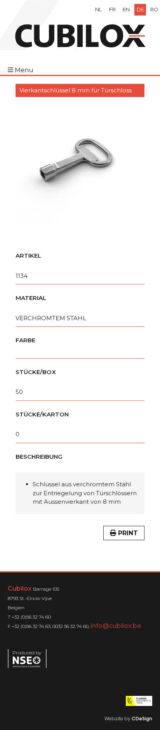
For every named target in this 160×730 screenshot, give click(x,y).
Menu (24, 70)
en (126, 9)
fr (112, 9)
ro (154, 9)
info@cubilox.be (115, 625)
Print (127, 533)
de (140, 9)
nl (98, 9)
